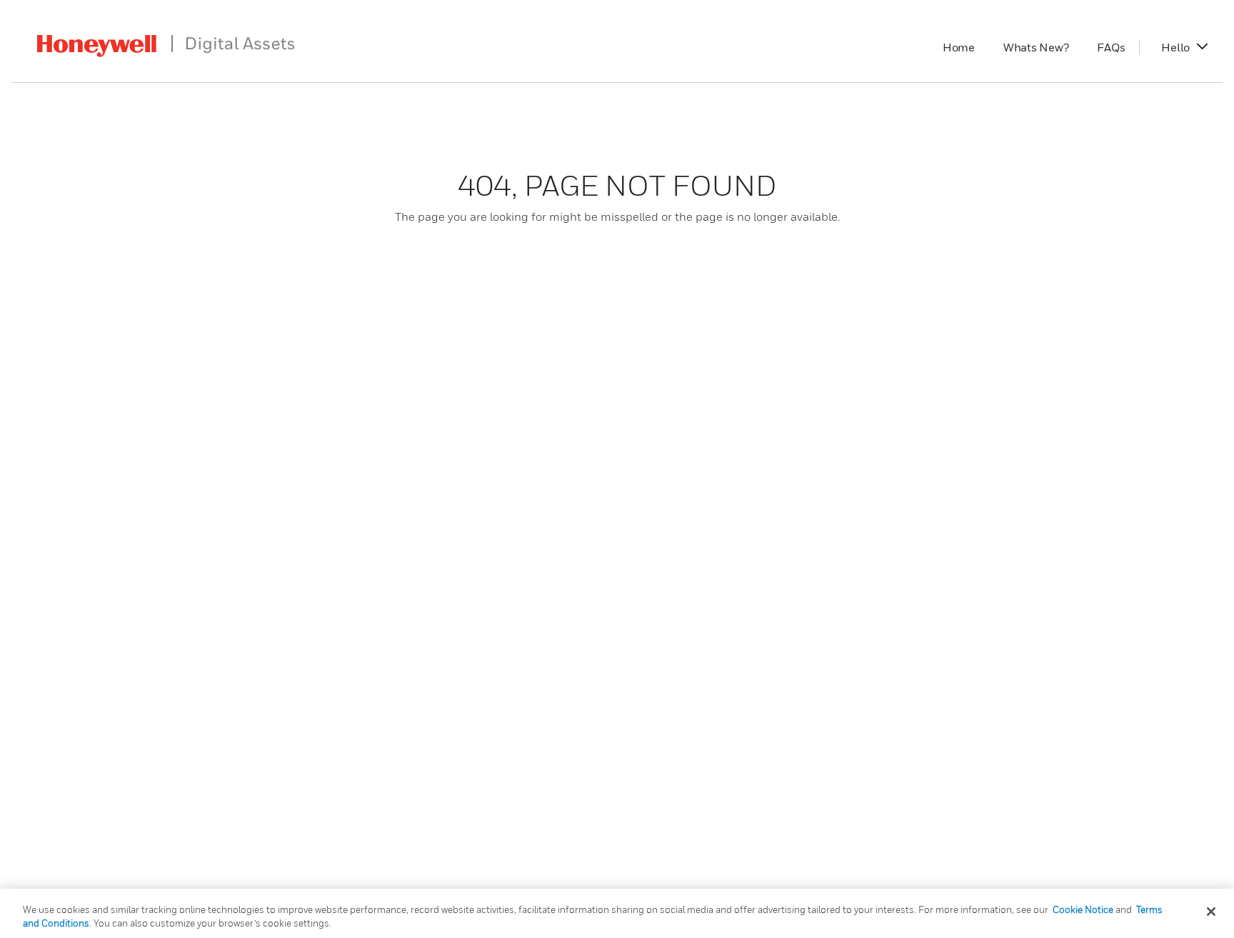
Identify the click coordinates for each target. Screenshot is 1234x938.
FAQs (1118, 47)
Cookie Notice (1083, 909)
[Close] (1211, 911)
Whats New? (1043, 47)
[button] (1175, 47)
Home (966, 47)
